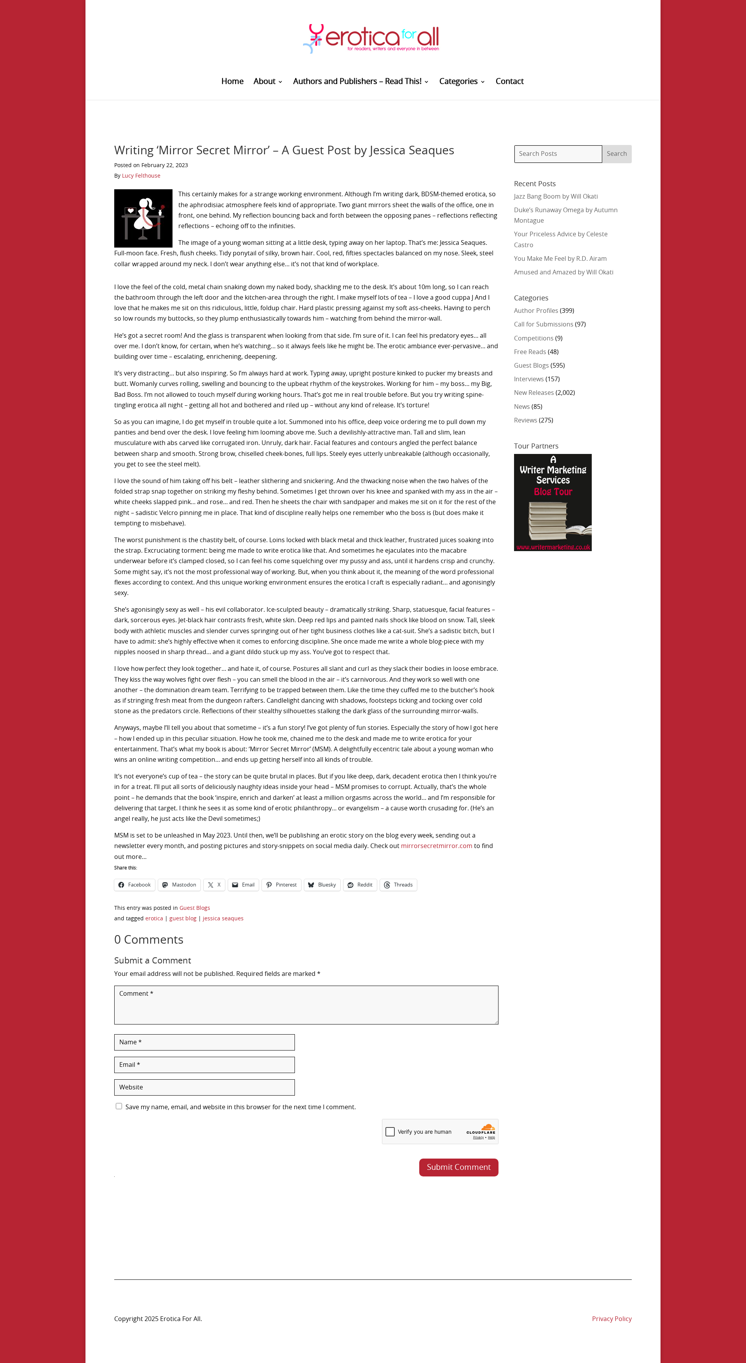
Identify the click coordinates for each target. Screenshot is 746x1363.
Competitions (534, 338)
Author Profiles (536, 311)
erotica (154, 918)
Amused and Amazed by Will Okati (564, 272)
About (264, 82)
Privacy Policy (612, 1319)
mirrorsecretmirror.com (436, 846)
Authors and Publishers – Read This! (357, 82)
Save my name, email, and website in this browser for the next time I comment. (240, 1107)
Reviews (525, 420)
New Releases (534, 393)
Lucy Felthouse (141, 176)
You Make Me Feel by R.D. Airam (560, 259)
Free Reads (530, 352)
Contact (510, 82)
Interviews (529, 379)
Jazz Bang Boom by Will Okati (556, 197)
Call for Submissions (543, 324)
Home (232, 82)
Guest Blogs (195, 908)
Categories (458, 82)
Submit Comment (459, 1167)
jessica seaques (223, 918)
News (522, 407)
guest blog (183, 918)
